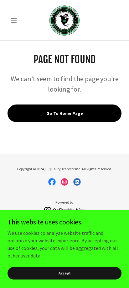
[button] (16, 20)
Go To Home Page (64, 113)
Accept (65, 273)
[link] (64, 20)
